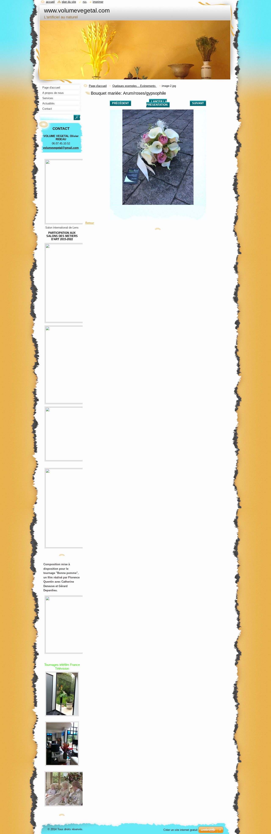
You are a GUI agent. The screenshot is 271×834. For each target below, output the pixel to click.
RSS (85, 1)
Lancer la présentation (156, 103)
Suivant (198, 103)
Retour (89, 222)
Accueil (50, 1)
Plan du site (69, 1)
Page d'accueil (98, 85)
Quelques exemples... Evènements (134, 85)
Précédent (120, 103)
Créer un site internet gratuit (180, 829)
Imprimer (98, 1)
